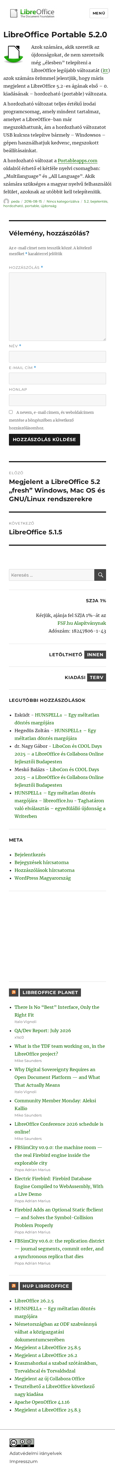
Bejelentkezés (30, 854)
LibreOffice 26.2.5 (34, 1301)
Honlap (18, 389)
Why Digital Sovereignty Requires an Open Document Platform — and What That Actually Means (57, 1077)
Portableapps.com (77, 160)
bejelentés (98, 201)
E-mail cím (22, 367)
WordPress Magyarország (43, 878)
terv (96, 677)
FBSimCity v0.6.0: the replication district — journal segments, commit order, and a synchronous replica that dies (60, 1248)
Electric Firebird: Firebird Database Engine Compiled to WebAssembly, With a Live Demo (59, 1186)
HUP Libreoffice (46, 1286)
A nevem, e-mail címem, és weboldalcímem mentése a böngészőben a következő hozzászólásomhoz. (51, 420)
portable (32, 206)
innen (95, 654)
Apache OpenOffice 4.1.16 (42, 1402)
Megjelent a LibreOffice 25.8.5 (48, 1347)
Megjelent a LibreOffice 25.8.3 (48, 1410)
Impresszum (23, 1461)
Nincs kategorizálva (63, 201)
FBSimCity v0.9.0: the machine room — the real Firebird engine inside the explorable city (58, 1155)
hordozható (13, 206)
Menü (99, 13)
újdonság (48, 206)
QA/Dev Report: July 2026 (43, 1030)
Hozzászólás (26, 267)
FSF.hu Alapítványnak (82, 623)
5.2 (86, 201)
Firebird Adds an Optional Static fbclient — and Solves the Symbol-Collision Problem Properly (59, 1217)
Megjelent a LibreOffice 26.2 (46, 1355)
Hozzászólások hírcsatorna (45, 870)
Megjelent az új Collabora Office (50, 1378)
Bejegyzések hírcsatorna (42, 862)
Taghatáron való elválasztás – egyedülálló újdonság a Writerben (60, 808)
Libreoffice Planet (50, 992)
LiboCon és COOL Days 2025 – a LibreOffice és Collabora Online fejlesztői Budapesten (59, 753)
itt (105, 70)
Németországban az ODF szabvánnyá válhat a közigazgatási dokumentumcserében (56, 1331)
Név (15, 346)
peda (15, 201)
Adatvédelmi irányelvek (35, 1453)
